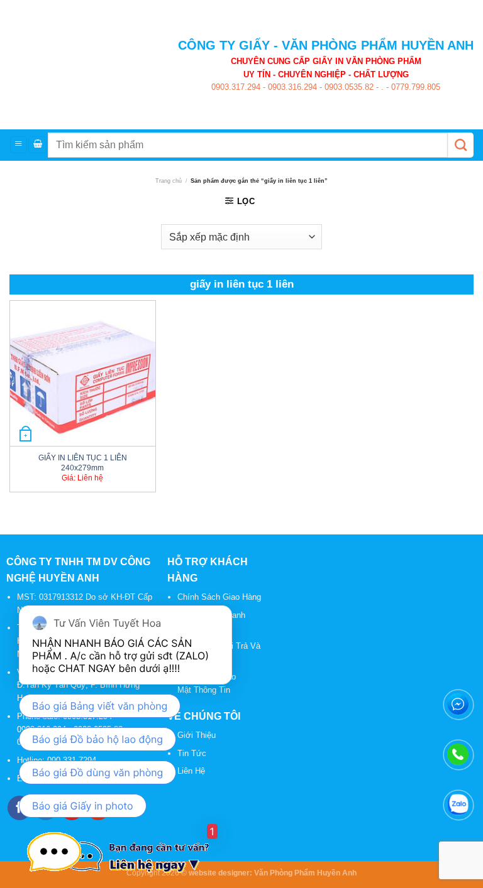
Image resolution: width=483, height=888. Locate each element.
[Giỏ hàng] (37, 144)
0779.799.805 (414, 87)
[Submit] (461, 145)
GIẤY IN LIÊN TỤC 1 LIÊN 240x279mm (82, 462)
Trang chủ (168, 181)
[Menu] (18, 144)
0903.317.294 (235, 87)
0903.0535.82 (348, 87)
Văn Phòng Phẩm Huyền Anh (305, 873)
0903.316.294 (291, 87)
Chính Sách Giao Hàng (219, 597)
